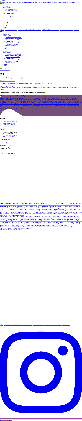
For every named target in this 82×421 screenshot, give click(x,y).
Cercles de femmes (8, 126)
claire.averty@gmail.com (6, 142)
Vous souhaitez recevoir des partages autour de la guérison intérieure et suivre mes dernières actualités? (26, 83)
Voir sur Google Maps (8, 136)
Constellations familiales (9, 124)
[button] (2, 0)
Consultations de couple (9, 123)
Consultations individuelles (10, 121)
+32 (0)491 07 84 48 (5, 139)
